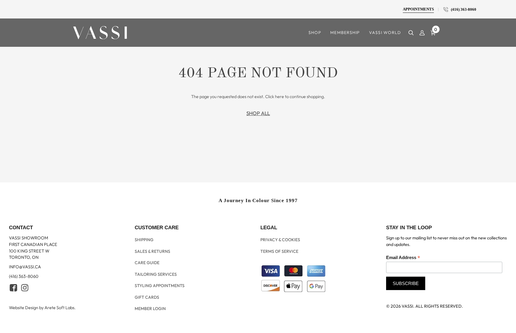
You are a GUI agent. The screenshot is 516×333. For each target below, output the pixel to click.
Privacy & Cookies (280, 250)
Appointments (418, 9)
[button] (315, 32)
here (279, 96)
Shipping (144, 250)
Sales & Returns (152, 259)
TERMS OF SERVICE (279, 259)
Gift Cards (147, 298)
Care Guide (147, 269)
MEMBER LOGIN (150, 308)
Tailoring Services (156, 279)
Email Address (403, 269)
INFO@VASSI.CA (25, 278)
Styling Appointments (160, 288)
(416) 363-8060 (462, 9)
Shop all (258, 113)
